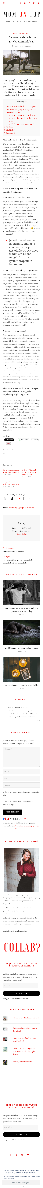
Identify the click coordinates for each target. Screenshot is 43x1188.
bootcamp (13, 507)
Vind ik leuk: (10, 130)
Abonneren (21, 993)
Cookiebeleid (10, 1179)
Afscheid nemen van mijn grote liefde (21, 685)
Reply (38, 720)
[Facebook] (19, 3)
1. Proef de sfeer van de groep (22, 115)
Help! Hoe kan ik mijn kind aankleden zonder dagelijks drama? (24, 1051)
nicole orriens (14, 707)
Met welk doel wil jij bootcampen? (21, 106)
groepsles (22, 507)
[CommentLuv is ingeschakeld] (15, 819)
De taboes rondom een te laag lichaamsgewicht (11, 471)
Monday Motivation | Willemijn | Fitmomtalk (11, 483)
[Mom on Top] (21, 16)
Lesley (17, 46)
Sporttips (17, 33)
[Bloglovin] (33, 3)
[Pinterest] (24, 3)
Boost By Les (22, 534)
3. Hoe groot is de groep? (21, 124)
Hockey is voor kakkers (14, 551)
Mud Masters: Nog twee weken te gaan (21, 648)
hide (25, 102)
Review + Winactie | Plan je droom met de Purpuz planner (29, 472)
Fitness (26, 33)
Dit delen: (8, 127)
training (30, 507)
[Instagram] (28, 3)
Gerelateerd (9, 133)
